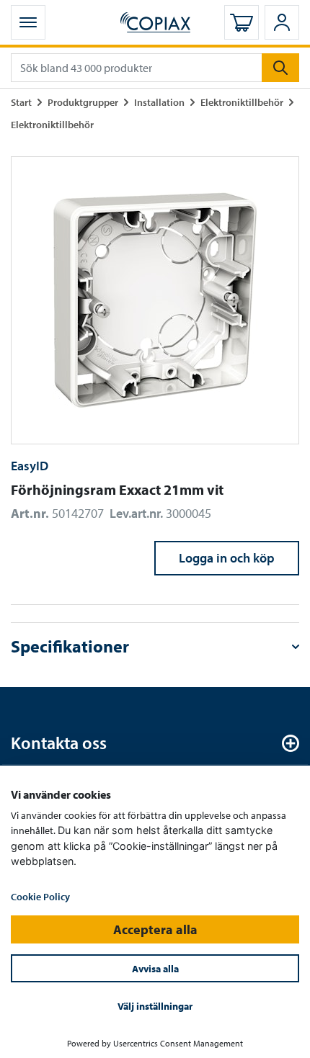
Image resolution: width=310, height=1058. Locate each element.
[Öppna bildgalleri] (155, 300)
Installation (159, 102)
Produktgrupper (83, 102)
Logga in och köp (227, 558)
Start (21, 102)
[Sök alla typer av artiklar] (280, 67)
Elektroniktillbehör (241, 102)
